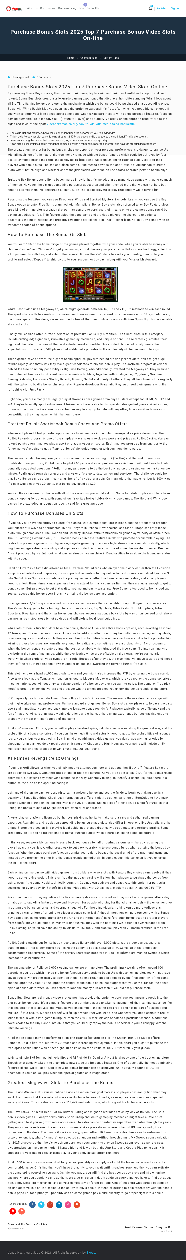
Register (161, 8)
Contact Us (93, 8)
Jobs (81, 8)
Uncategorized (88, 57)
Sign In (175, 8)
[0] (150, 8)
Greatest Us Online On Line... (29, 1224)
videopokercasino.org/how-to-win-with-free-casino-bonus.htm (91, 124)
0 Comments (44, 77)
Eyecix (91, 1252)
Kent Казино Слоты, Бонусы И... (148, 1227)
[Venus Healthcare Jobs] (16, 8)
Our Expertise (48, 8)
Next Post (166, 1231)
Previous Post (17, 1228)
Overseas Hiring (67, 8)
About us (32, 8)
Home (70, 57)
